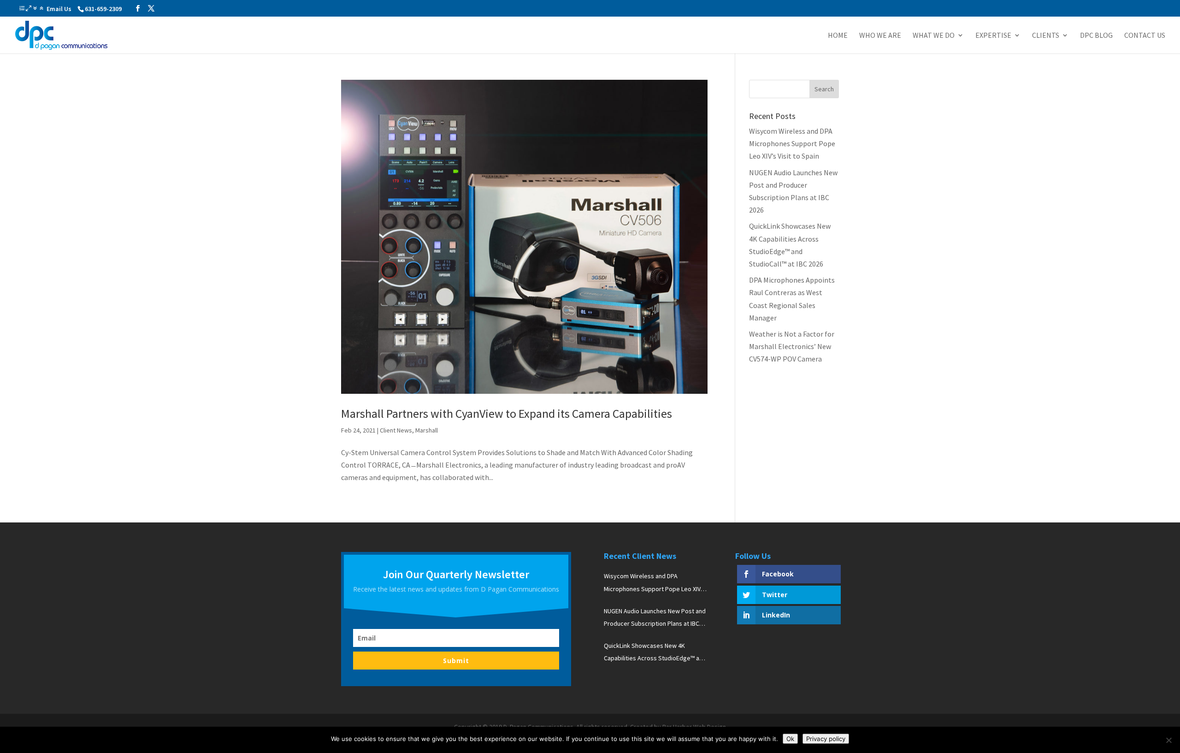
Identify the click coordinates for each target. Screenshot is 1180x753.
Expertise (993, 36)
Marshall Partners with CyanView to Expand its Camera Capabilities (506, 413)
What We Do (934, 36)
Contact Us (1144, 36)
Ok (790, 738)
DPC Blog (1096, 36)
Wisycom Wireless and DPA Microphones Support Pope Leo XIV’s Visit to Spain (792, 143)
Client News (396, 430)
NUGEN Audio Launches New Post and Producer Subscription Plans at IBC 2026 (655, 618)
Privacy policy (825, 738)
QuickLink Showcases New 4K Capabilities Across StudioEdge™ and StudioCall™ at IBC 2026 (655, 652)
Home (838, 36)
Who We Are (880, 36)
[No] (1168, 740)
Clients (1045, 36)
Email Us (59, 9)
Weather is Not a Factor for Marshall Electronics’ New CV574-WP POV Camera (791, 346)
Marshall (426, 430)
